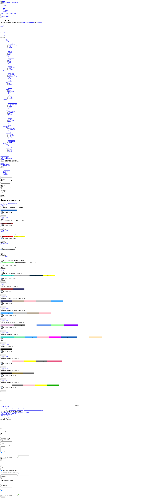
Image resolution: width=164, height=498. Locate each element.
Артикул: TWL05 (4, 230)
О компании (9, 408)
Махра (3, 188)
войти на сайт (39, 22)
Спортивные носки (34, 410)
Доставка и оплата (27, 408)
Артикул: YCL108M (5, 283)
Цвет (2, 186)
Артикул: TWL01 (4, 320)
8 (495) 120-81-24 (12, 13)
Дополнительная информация (7, 445)
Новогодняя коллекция (7, 194)
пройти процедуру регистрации (28, 22)
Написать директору (5, 417)
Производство (15, 408)
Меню (2, 167)
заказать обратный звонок (6, 158)
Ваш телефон (4, 485)
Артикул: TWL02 (4, 270)
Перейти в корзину (5, 406)
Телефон (3, 443)
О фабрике (5, 5)
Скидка (3, 191)
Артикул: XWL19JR (5, 344)
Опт (4, 9)
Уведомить (3, 476)
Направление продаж (5, 438)
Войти (2, 26)
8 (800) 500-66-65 (4, 13)
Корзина (16, 2)
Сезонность (3, 184)
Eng (4, 34)
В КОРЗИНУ (3, 216)
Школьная (5, 174)
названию (12, 203)
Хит (3, 192)
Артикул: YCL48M (5, 356)
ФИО (2, 433)
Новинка (4, 190)
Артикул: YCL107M (5, 332)
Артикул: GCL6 (4, 296)
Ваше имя (3, 483)
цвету (16, 203)
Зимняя (4, 172)
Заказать (2, 496)
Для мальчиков (6, 170)
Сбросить (3, 196)
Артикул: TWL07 (4, 204)
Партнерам (20, 408)
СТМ (4, 8)
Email (2, 440)
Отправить (3, 458)
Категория (3, 181)
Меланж (5, 173)
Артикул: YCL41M (5, 380)
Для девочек (5, 171)
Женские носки (20, 410)
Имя (1, 465)
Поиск (12, 2)
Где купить (5, 10)
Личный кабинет (7, 2)
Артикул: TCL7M (4, 368)
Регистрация (3, 24)
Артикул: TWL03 (4, 256)
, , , (16, 412)
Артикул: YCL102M (5, 308)
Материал (3, 179)
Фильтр (2, 195)
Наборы (41, 410)
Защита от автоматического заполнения (9, 454)
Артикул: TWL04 (4, 243)
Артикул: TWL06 (4, 217)
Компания (3, 436)
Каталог (5, 11)
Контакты (5, 6)
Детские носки (27, 410)
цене (9, 203)
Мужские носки (12, 410)
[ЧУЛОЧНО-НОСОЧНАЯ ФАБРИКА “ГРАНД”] (3, 1)
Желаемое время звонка (6, 488)
